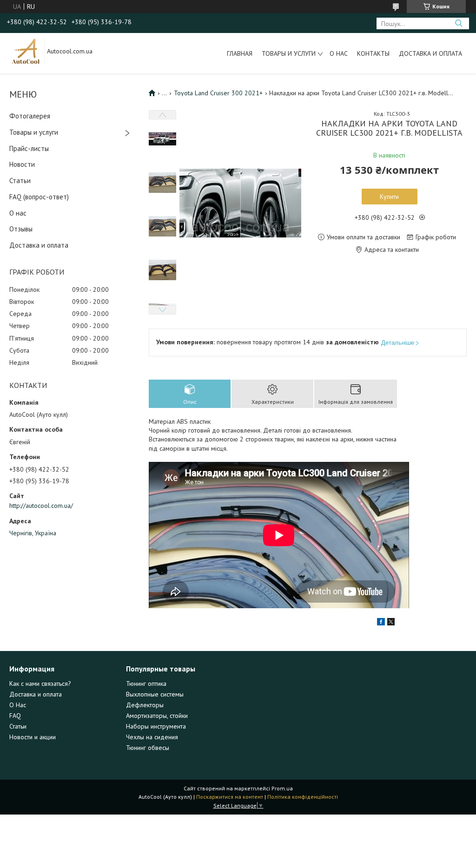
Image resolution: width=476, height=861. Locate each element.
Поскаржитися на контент (229, 796)
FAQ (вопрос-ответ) (39, 196)
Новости (22, 164)
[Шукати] (458, 23)
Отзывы (21, 228)
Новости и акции (32, 737)
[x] (391, 623)
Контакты (373, 53)
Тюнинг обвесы (147, 747)
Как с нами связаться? (40, 683)
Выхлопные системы (155, 694)
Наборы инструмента (156, 726)
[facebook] (381, 623)
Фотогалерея (29, 116)
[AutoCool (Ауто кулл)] (26, 50)
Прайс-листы (29, 148)
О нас (339, 53)
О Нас (17, 705)
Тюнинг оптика (146, 683)
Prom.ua (282, 788)
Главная (239, 53)
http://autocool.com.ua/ (41, 505)
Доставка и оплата (430, 53)
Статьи (20, 180)
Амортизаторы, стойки (157, 715)
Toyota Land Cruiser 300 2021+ (218, 93)
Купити (389, 196)
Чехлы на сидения (152, 737)
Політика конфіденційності (302, 796)
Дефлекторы (145, 705)
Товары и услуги (289, 53)
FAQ (15, 715)
